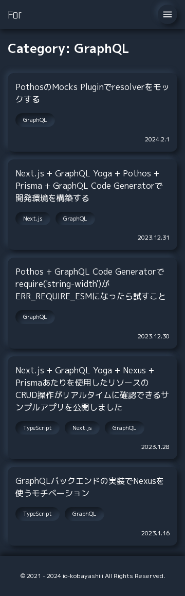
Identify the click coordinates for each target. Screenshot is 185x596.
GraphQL (35, 120)
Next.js (33, 218)
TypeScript (37, 428)
